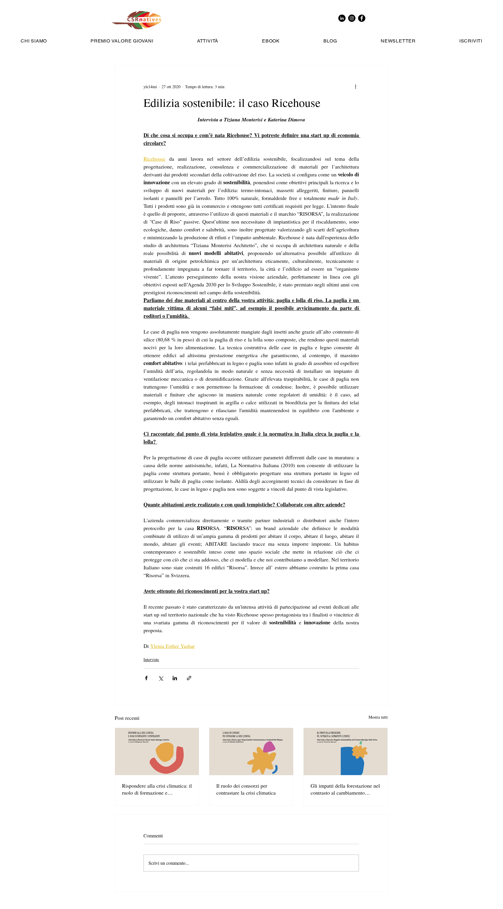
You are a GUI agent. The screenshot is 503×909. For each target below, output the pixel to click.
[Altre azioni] (355, 86)
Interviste (151, 659)
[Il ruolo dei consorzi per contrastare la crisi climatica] (251, 751)
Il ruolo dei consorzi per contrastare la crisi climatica (246, 789)
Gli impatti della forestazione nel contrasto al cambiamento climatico (345, 789)
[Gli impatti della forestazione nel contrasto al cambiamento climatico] (345, 751)
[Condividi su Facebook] (146, 678)
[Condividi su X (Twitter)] (160, 678)
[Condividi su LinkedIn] (175, 678)
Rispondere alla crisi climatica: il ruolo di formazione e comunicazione (157, 789)
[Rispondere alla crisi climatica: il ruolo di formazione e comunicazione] (157, 751)
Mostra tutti (378, 717)
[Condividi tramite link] (189, 678)
